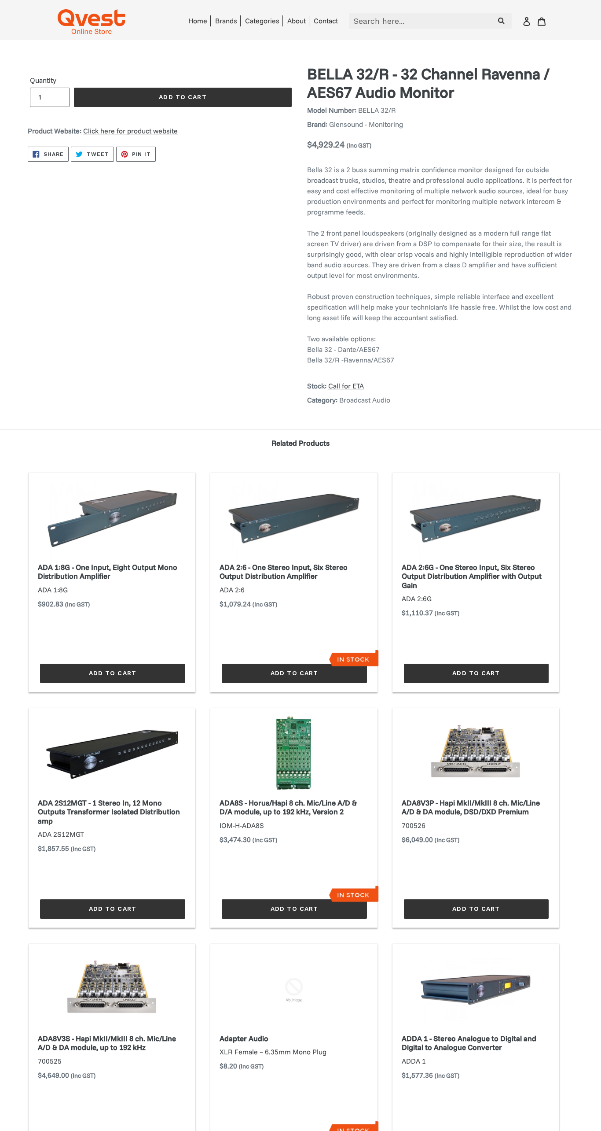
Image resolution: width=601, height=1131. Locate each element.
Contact (326, 20)
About (296, 20)
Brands (226, 20)
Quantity (43, 80)
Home (197, 20)
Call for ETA (346, 385)
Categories (262, 20)
